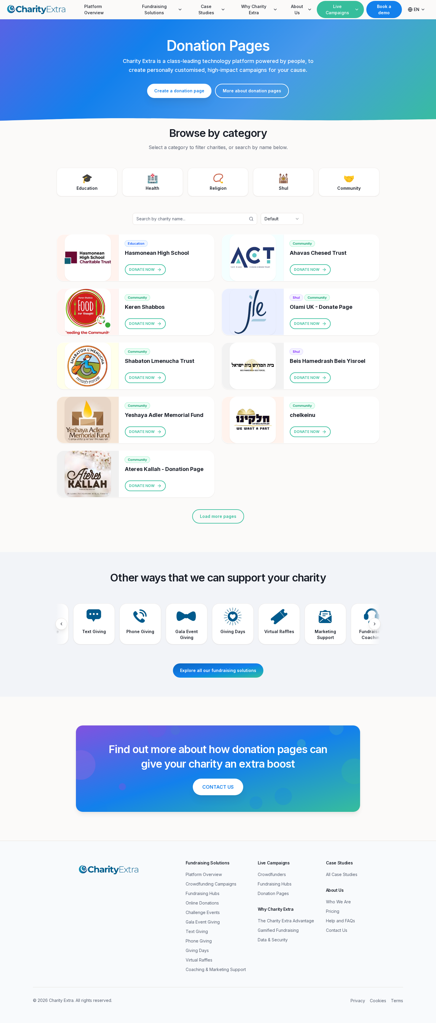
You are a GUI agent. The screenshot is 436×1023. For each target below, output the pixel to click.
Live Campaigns (337, 9)
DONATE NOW (142, 269)
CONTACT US (218, 787)
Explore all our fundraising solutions (218, 670)
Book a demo (384, 9)
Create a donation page (179, 90)
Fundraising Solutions (154, 9)
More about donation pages (252, 90)
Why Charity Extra (253, 9)
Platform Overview (94, 9)
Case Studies (206, 9)
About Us (297, 9)
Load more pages (218, 516)
